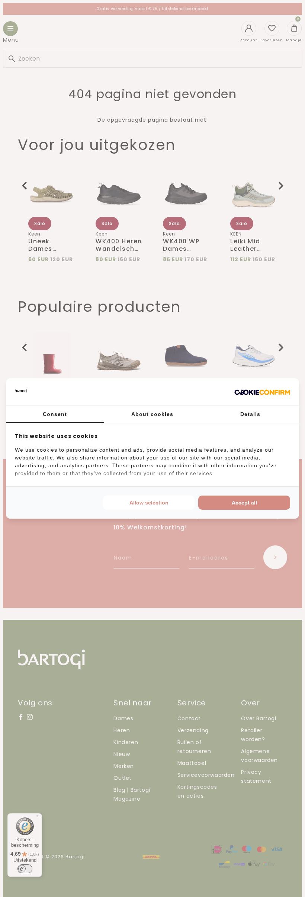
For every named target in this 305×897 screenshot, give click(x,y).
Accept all (244, 503)
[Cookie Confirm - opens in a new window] (262, 392)
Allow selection (148, 503)
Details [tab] (250, 414)
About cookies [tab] (152, 414)
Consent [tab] (55, 414)
